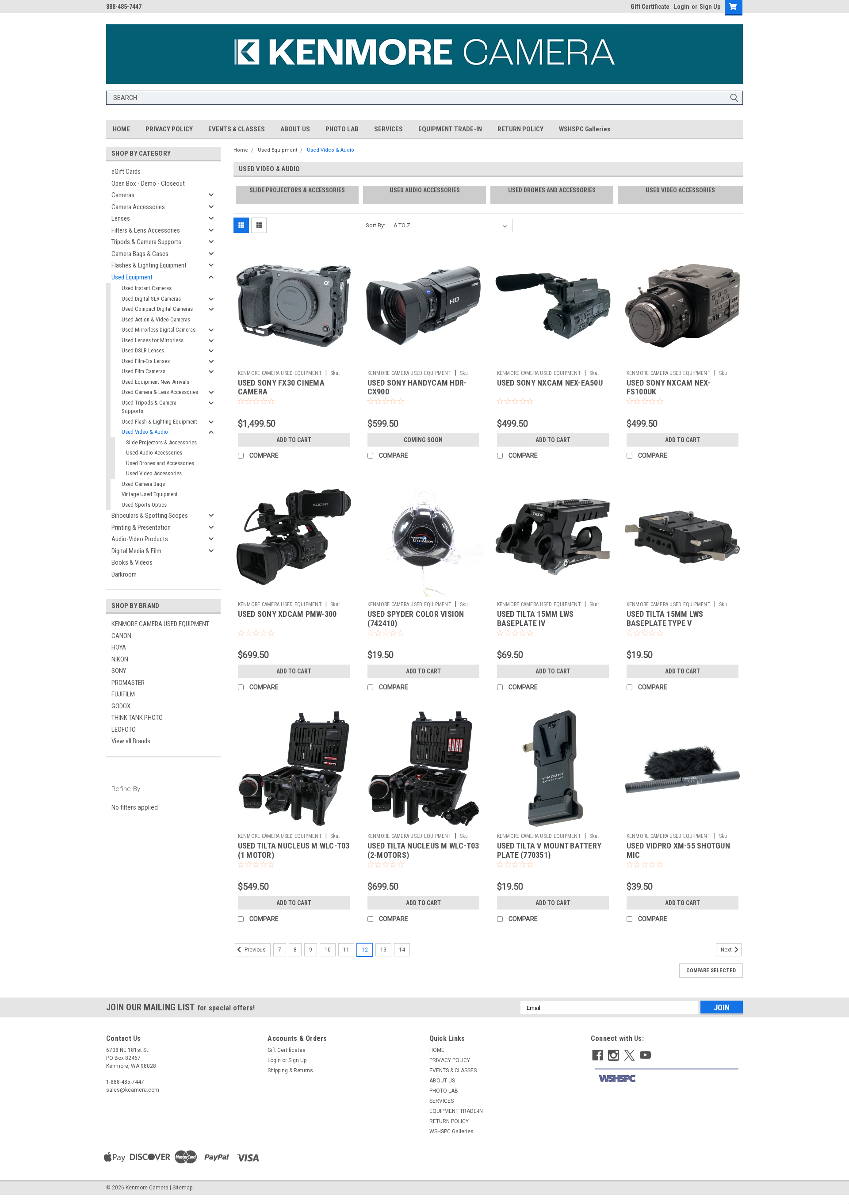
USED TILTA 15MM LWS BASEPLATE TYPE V (665, 618)
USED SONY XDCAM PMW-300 (287, 614)
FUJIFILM (123, 694)
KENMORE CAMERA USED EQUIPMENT (160, 624)
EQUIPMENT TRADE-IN (450, 129)
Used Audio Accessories (154, 452)
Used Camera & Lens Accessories (160, 392)
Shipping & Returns (290, 1070)
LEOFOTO (123, 730)
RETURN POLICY (520, 129)
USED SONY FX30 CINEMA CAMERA (281, 387)
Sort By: (375, 225)
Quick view (293, 359)
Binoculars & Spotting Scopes (149, 516)
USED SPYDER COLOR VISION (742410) (415, 618)
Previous (254, 950)
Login (681, 6)
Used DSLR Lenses (143, 350)
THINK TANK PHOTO (137, 718)
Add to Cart (293, 439)
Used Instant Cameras (147, 288)
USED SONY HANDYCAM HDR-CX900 (417, 387)
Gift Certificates (287, 1050)
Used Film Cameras (143, 371)
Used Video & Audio (145, 431)
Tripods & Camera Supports (146, 242)
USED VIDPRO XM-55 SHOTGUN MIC (678, 850)
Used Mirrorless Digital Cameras (158, 329)
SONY (118, 671)
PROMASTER (128, 683)
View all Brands (130, 741)
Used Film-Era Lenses (146, 361)
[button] (666, 1078)
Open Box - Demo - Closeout (148, 183)
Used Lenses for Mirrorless (153, 340)
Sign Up (710, 6)
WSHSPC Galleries (584, 129)
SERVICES (388, 129)
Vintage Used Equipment (150, 494)
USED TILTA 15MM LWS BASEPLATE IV (535, 618)
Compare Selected (711, 970)
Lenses (120, 218)
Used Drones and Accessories (160, 463)
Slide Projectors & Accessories (161, 442)
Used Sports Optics (144, 504)
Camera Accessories (138, 207)
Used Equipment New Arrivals (155, 381)
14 (402, 950)
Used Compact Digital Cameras (157, 309)
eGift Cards (126, 172)
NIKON (119, 659)
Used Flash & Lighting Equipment (159, 421)
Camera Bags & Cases (139, 254)
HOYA (118, 647)
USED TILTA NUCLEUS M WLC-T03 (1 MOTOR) (294, 850)
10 (328, 950)
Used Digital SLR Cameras (151, 298)
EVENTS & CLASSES (236, 129)
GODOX (120, 706)
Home (240, 150)
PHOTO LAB (342, 129)
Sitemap (182, 1188)
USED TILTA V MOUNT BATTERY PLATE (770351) (549, 850)
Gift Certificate (650, 6)
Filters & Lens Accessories (145, 230)
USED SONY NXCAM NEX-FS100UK (669, 387)
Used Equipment (132, 277)
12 (365, 950)
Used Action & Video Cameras (156, 319)
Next (727, 950)
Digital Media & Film (136, 551)
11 (346, 950)
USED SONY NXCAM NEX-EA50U (550, 382)
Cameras (122, 195)
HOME (121, 129)
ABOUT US (295, 129)
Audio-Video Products (139, 539)
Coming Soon (423, 439)
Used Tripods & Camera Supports (149, 407)
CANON (121, 636)
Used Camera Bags (143, 484)
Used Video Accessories (154, 473)
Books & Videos (132, 562)
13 (383, 950)
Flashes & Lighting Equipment (149, 265)
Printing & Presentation (141, 527)
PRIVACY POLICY (169, 129)
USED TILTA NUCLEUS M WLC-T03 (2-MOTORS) (423, 850)
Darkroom (124, 574)
